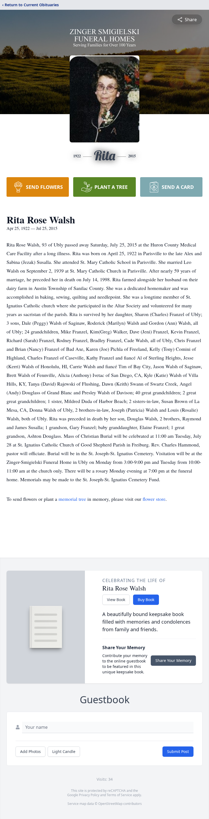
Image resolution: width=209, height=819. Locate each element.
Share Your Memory (173, 660)
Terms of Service (119, 795)
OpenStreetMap (110, 803)
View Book (116, 599)
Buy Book (146, 599)
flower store (154, 499)
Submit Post (178, 751)
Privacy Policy (89, 795)
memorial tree (72, 499)
